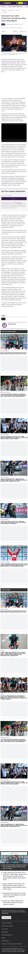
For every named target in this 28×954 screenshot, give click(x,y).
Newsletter (24, 31)
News (3, 24)
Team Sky (18, 10)
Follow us (16, 31)
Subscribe (20, 3)
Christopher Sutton (14, 63)
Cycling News (10, 24)
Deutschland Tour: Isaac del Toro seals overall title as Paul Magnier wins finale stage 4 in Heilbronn (14, 895)
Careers (3, 938)
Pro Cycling (4, 10)
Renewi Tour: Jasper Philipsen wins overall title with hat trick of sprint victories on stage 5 (13, 902)
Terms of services (17, 202)
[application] (14, 132)
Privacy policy (5, 929)
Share (5, 31)
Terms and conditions (7, 923)
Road (3, 319)
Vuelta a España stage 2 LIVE (15, 6)
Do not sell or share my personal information (12, 943)
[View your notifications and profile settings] (16, 3)
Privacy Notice (19, 203)
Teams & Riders (11, 10)
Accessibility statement (7, 935)
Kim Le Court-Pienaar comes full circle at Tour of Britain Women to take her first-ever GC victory (15, 866)
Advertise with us (6, 940)
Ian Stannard (4, 12)
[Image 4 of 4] (23, 43)
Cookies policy (5, 932)
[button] (26, 3)
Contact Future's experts (7, 926)
